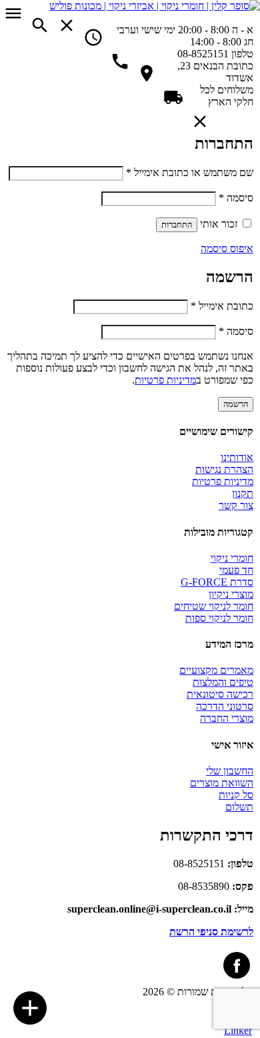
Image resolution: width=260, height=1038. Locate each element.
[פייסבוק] (236, 965)
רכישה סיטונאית (220, 694)
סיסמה (236, 197)
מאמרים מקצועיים (216, 670)
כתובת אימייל (222, 306)
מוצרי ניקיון (231, 594)
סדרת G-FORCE (217, 582)
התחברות (176, 224)
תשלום (239, 807)
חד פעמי (236, 570)
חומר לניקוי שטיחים (213, 606)
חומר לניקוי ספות (219, 618)
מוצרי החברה (226, 718)
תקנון (242, 493)
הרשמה (235, 404)
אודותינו (237, 457)
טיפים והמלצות (223, 682)
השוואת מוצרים (221, 783)
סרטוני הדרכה (224, 706)
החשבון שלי (229, 770)
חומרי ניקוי (232, 558)
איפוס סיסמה (227, 248)
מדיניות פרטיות (165, 380)
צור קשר (236, 505)
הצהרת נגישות (224, 469)
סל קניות (236, 795)
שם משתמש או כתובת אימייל (189, 172)
